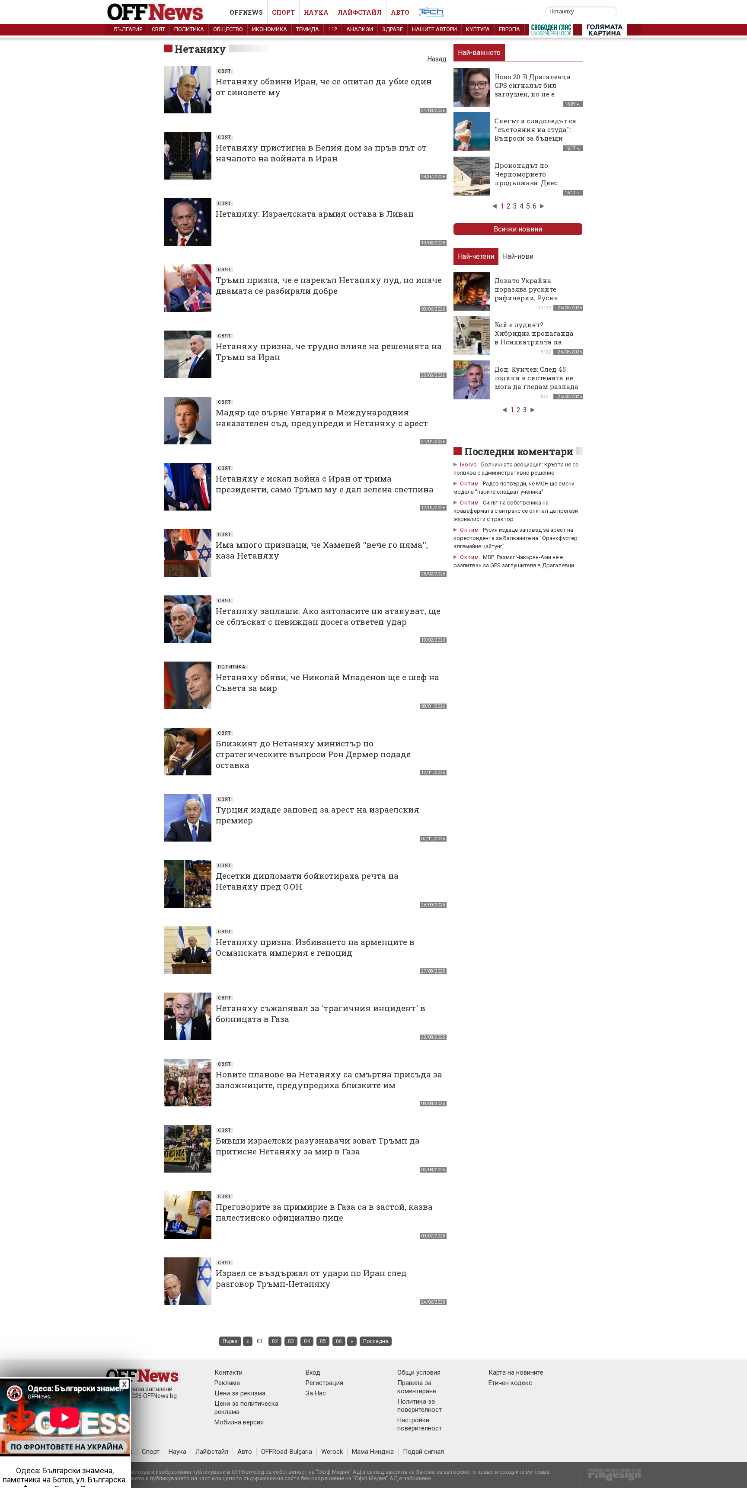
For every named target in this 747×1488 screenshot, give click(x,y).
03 (291, 1341)
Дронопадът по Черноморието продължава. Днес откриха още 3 (526, 178)
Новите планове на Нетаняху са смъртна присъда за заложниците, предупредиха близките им (329, 1079)
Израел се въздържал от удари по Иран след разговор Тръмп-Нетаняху (311, 1278)
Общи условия (419, 1372)
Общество (228, 29)
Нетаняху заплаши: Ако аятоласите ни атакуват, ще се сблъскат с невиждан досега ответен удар (328, 616)
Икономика (269, 29)
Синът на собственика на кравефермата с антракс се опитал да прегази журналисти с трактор (515, 510)
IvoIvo (468, 464)
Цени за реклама (239, 1393)
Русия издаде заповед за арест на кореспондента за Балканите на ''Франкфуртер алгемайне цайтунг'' (515, 538)
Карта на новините (515, 1372)
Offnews (246, 12)
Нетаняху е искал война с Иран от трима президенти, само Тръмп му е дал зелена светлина (325, 484)
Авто (400, 12)
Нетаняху (200, 48)
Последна (375, 1341)
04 (307, 1341)
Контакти (228, 1372)
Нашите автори (434, 29)
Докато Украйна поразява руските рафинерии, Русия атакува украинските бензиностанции (532, 297)
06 (339, 1341)
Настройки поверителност (419, 1424)
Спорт (283, 12)
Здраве (392, 29)
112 (332, 29)
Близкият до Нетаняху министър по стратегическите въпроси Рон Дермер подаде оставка (313, 754)
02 (275, 1341)
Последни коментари (518, 451)
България (128, 29)
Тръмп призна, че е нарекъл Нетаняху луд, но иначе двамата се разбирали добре (329, 285)
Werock (332, 1452)
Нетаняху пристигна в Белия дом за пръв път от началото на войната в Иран (321, 153)
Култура (478, 29)
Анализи (359, 29)
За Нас (316, 1393)
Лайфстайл (360, 12)
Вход (313, 1372)
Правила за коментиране (416, 1387)
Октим (469, 483)
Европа (509, 29)
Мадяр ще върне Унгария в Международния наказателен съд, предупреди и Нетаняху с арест (322, 417)
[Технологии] (431, 14)
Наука (316, 12)
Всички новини (518, 229)
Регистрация (324, 1383)
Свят (158, 29)
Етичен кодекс (510, 1383)
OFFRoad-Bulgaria (286, 1452)
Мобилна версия (239, 1422)
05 (323, 1341)
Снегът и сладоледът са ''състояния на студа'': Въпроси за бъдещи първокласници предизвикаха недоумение (535, 142)
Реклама (227, 1383)
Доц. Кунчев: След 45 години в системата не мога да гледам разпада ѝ (536, 382)
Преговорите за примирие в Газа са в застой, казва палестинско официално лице (324, 1212)
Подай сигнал (423, 1452)
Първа (230, 1341)
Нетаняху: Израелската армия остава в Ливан (315, 213)
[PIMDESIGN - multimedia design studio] (611, 1477)
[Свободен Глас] (551, 31)
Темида (307, 29)
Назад (437, 59)
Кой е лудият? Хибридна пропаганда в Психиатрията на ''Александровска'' (534, 337)
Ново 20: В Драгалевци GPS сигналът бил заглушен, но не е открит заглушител (533, 89)
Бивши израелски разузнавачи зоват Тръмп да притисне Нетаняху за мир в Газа (318, 1146)
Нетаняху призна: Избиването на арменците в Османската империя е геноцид (315, 947)
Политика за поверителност (419, 1406)
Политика (189, 29)
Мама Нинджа (373, 1452)
